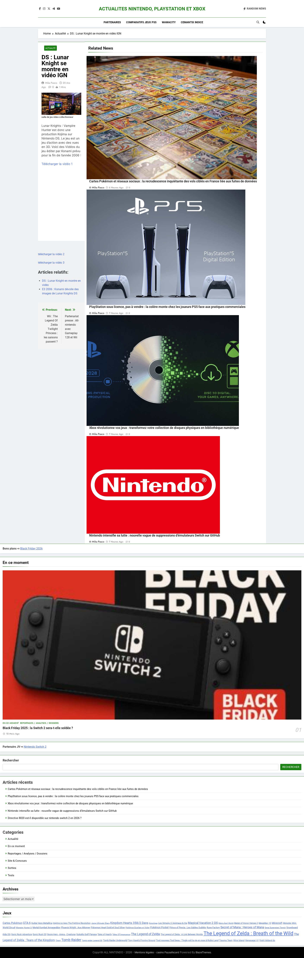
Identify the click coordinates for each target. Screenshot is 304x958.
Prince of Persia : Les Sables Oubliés (187, 927)
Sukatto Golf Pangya (86, 934)
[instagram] (44, 9)
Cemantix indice (192, 22)
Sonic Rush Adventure (21, 934)
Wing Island (239, 940)
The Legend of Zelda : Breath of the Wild (248, 933)
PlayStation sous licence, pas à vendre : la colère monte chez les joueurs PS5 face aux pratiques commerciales (167, 307)
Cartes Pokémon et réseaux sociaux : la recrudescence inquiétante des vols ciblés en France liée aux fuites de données (173, 181)
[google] (53, 9)
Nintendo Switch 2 (35, 746)
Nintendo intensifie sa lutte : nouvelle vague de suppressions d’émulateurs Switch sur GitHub (154, 535)
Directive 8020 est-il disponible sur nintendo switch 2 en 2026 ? (44, 818)
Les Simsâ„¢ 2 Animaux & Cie (172, 923)
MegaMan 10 (265, 923)
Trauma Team (226, 940)
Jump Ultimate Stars (100, 923)
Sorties (12, 868)
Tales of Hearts (104, 934)
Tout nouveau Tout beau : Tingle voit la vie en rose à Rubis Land (187, 940)
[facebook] (40, 9)
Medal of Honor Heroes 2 (246, 923)
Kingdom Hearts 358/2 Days (129, 923)
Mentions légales (144, 952)
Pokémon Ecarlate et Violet (138, 928)
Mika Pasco (51, 83)
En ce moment (11, 723)
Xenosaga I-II (252, 940)
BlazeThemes (203, 952)
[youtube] (58, 9)
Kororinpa (153, 923)
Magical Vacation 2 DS (203, 923)
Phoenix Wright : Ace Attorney (75, 927)
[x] (48, 9)
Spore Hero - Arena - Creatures (61, 934)
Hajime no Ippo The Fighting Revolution (72, 923)
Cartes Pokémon (12, 923)
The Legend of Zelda (145, 934)
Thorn (58, 940)
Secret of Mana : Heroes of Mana (242, 927)
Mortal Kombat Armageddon (46, 927)
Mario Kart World (225, 923)
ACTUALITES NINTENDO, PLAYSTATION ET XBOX (152, 9)
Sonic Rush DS (39, 934)
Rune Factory (213, 927)
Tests (11, 875)
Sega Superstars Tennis (275, 928)
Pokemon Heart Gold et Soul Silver (108, 927)
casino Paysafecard (167, 952)
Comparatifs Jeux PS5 (141, 22)
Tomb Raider (71, 940)
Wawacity (169, 22)
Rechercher (11, 760)
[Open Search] (257, 22)
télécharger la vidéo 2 (51, 254)
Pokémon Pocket (159, 927)
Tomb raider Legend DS (92, 940)
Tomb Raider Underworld (115, 940)
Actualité (50, 48)
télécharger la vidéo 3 (51, 262)
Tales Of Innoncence (121, 934)
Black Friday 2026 (31, 548)
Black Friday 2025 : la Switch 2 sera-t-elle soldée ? (38, 728)
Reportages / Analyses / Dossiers (39, 723)
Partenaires (112, 22)
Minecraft (277, 923)
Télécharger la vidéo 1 (57, 164)
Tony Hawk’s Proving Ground (141, 940)
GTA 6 (27, 923)
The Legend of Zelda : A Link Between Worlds (182, 934)
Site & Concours (17, 860)
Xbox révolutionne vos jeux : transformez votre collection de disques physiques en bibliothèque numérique (164, 428)
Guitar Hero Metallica (41, 923)
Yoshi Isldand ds (267, 940)
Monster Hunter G (24, 928)
